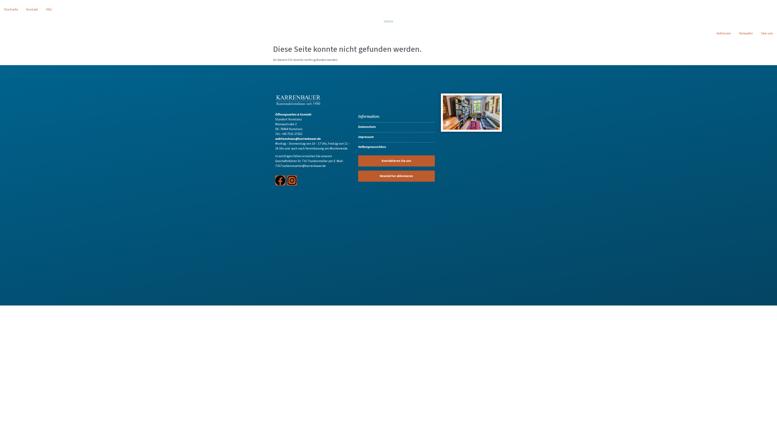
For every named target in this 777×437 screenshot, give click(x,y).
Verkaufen (746, 33)
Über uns (767, 33)
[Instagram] (292, 180)
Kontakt (32, 9)
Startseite (11, 9)
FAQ (49, 9)
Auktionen (723, 33)
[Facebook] (280, 180)
